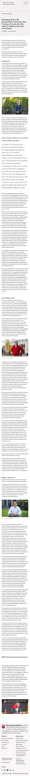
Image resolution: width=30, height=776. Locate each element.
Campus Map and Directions (22, 740)
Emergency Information (21, 748)
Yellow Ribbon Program (13, 150)
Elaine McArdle (13, 31)
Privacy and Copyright (20, 763)
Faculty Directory (5, 742)
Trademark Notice (20, 762)
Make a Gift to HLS (20, 746)
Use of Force (6, 327)
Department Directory (20, 742)
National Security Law (9, 330)
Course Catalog (5, 740)
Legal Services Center (20, 677)
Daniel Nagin (22, 684)
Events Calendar (19, 738)
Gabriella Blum (20, 327)
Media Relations (19, 744)
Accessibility (18, 758)
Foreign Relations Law (7, 328)
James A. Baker (20, 330)
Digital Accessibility (20, 760)
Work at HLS (4, 748)
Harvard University (6, 762)
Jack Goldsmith (24, 328)
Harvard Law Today (8, 2)
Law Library (4, 744)
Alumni (3, 746)
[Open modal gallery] (15, 105)
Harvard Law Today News (7, 738)
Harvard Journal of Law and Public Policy (13, 639)
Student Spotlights (7, 13)
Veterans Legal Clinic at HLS (11, 665)
